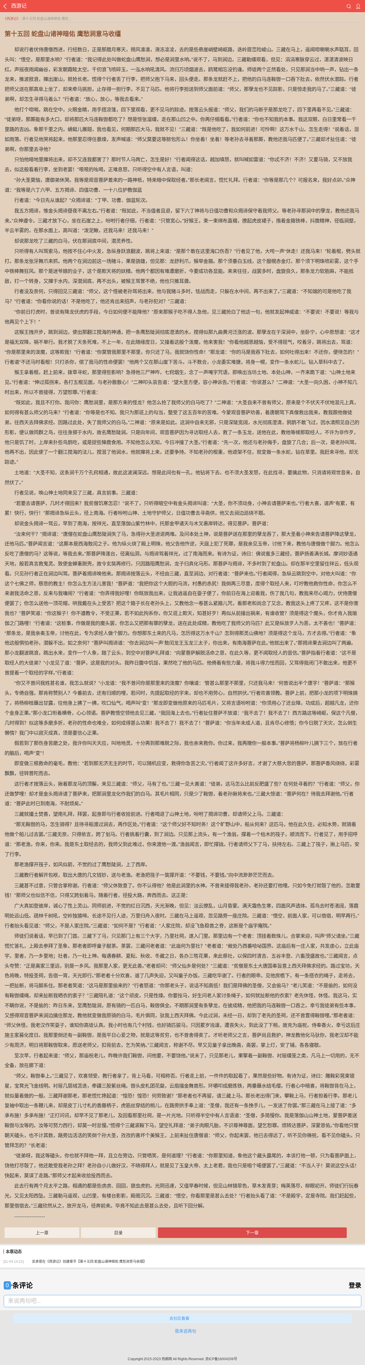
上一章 (42, 1232)
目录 (118, 1232)
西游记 (12, 19)
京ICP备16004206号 (221, 1359)
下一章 (252, 1232)
